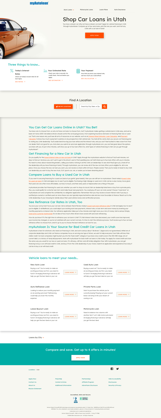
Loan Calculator (111, 136)
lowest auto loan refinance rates (98, 206)
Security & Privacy (115, 385)
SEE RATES (19, 82)
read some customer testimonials (41, 214)
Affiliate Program (88, 382)
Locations (32, 370)
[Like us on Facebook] (112, 368)
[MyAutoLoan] (39, 3)
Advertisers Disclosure (90, 385)
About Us (32, 385)
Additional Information (63, 385)
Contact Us (32, 382)
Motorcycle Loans (86, 10)
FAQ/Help (58, 379)
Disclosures (113, 382)
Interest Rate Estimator (96, 136)
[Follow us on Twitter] (117, 368)
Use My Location (64, 106)
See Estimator (54, 80)
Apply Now (94, 35)
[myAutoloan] (80, 398)
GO (104, 106)
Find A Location (80, 100)
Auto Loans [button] (68, 10)
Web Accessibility (115, 379)
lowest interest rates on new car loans (57, 157)
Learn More (103, 10)
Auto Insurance (119, 10)
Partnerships (86, 379)
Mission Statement (35, 388)
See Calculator (87, 78)
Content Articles (60, 382)
